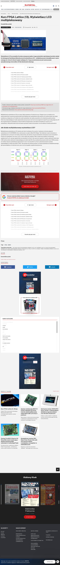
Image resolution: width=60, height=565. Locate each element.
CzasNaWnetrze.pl (19, 541)
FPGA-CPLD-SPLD (15, 13)
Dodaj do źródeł (5, 27)
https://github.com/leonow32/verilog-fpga (24, 109)
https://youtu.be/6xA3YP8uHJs (38, 108)
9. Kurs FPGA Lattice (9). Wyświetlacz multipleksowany (22, 89)
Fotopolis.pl (48, 534)
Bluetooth (37, 9)
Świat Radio (33, 549)
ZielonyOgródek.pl (19, 539)
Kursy (9, 13)
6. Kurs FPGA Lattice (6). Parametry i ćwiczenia (20, 83)
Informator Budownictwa (20, 538)
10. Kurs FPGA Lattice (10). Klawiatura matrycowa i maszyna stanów (25, 91)
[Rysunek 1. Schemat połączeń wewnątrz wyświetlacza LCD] (30, 157)
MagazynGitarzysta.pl (35, 535)
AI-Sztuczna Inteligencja (9, 9)
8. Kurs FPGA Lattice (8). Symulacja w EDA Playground (22, 87)
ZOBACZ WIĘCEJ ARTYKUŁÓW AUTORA (8, 259)
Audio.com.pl (33, 533)
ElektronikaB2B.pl (34, 543)
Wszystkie (56, 9)
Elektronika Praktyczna (35, 546)
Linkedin (53, 267)
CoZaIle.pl (18, 536)
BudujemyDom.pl (19, 533)
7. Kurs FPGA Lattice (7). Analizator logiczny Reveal (21, 85)
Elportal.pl (33, 547)
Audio (23, 9)
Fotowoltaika (5, 337)
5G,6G (2, 9)
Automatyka (27, 9)
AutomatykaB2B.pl (34, 544)
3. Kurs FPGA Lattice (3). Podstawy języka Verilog (21, 76)
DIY (40, 9)
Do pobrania (3, 537)
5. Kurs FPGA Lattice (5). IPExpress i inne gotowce (21, 81)
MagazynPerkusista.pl (35, 536)
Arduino (17, 9)
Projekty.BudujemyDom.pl (20, 535)
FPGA (6, 244)
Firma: (2, 241)
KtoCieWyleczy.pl (49, 539)
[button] (9, 495)
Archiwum (3, 536)
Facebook (8, 267)
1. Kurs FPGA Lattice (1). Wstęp (17, 72)
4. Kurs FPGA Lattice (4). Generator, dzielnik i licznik (21, 78)
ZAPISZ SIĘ (50, 561)
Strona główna (3, 13)
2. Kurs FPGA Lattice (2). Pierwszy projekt (19, 74)
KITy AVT (2, 531)
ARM (20, 9)
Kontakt (2, 532)
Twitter (31, 267)
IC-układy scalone (6, 343)
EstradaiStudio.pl (34, 538)
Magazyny (3, 534)
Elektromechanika (46, 9)
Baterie (32, 9)
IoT (3, 346)
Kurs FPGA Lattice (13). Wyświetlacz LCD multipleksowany (30, 13)
